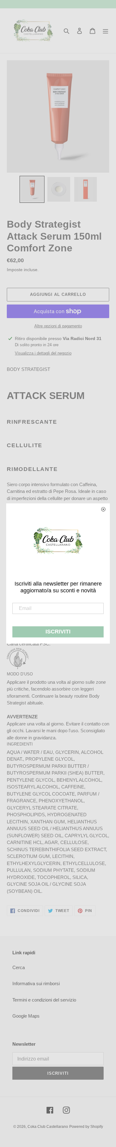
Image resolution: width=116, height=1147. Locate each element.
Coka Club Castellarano (48, 1126)
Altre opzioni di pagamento (58, 326)
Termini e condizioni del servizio (44, 999)
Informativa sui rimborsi (36, 983)
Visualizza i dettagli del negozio (43, 353)
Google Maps (26, 1016)
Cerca (18, 967)
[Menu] (105, 30)
